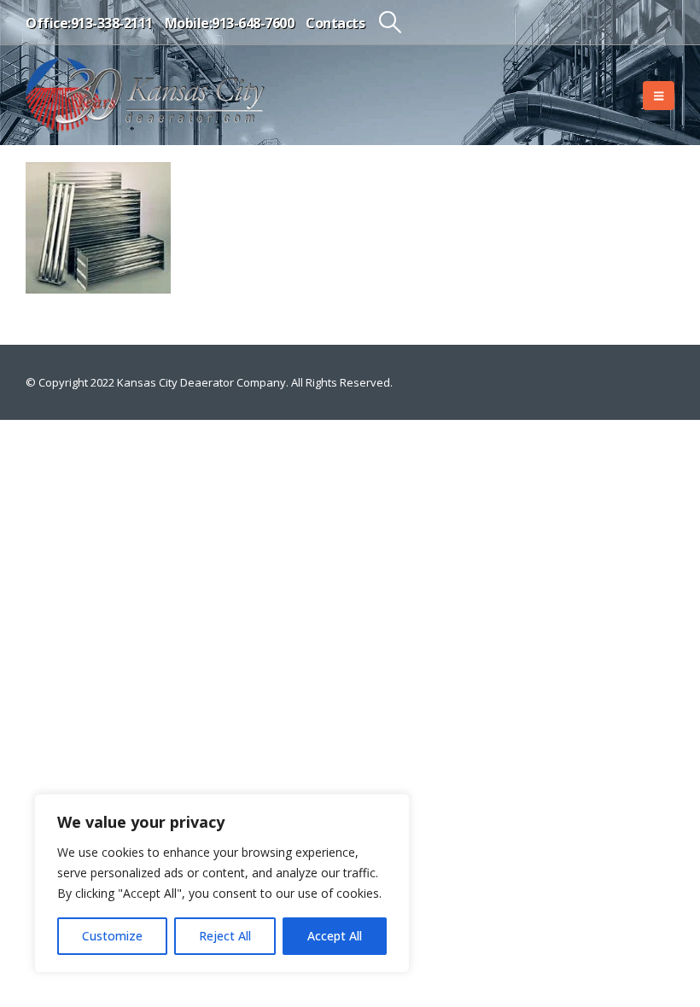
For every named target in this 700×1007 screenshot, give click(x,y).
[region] (222, 883)
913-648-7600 (253, 23)
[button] (389, 22)
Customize (112, 936)
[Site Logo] (145, 95)
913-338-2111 (112, 23)
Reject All (225, 936)
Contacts (335, 23)
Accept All (334, 936)
